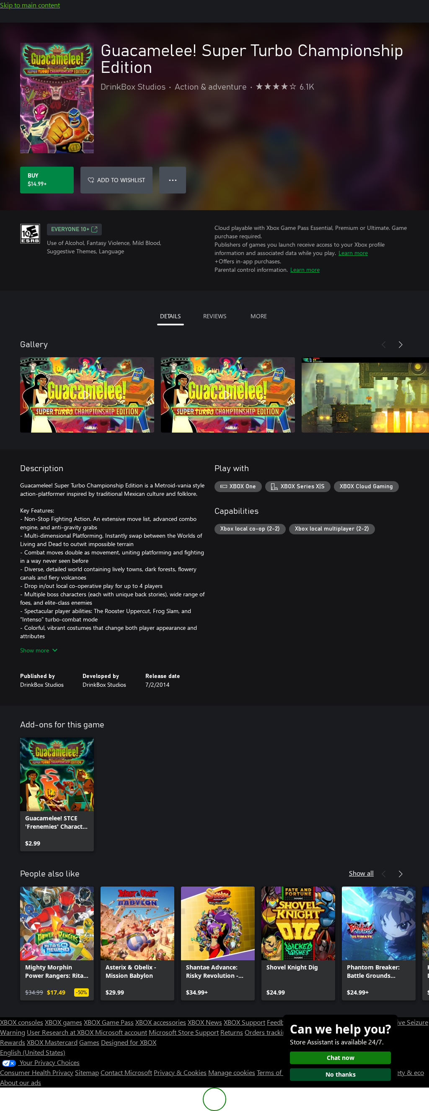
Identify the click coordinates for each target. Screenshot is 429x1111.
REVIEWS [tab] (214, 316)
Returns (231, 1032)
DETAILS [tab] (170, 316)
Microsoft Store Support (184, 1032)
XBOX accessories (160, 1022)
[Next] (400, 345)
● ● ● (173, 180)
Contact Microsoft (126, 1072)
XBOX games (63, 1022)
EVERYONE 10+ (70, 229)
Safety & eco (405, 1072)
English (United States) (32, 1052)
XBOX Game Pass (109, 1022)
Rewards (12, 1042)
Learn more (353, 253)
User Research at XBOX (61, 1032)
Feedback (280, 1022)
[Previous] (383, 345)
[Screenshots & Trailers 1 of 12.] (87, 395)
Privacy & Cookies (180, 1072)
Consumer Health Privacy (36, 1072)
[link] (57, 794)
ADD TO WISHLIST (121, 180)
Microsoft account (121, 1032)
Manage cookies (231, 1072)
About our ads (20, 1082)
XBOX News (205, 1022)
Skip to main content (30, 4)
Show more (34, 650)
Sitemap (87, 1072)
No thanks (341, 1074)
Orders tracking (267, 1032)
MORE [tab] (259, 316)
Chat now (340, 1058)
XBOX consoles (21, 1022)
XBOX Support (244, 1022)
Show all (361, 873)
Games (89, 1042)
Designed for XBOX (128, 1042)
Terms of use (275, 1072)
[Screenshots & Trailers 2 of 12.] (228, 395)
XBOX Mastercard (52, 1042)
